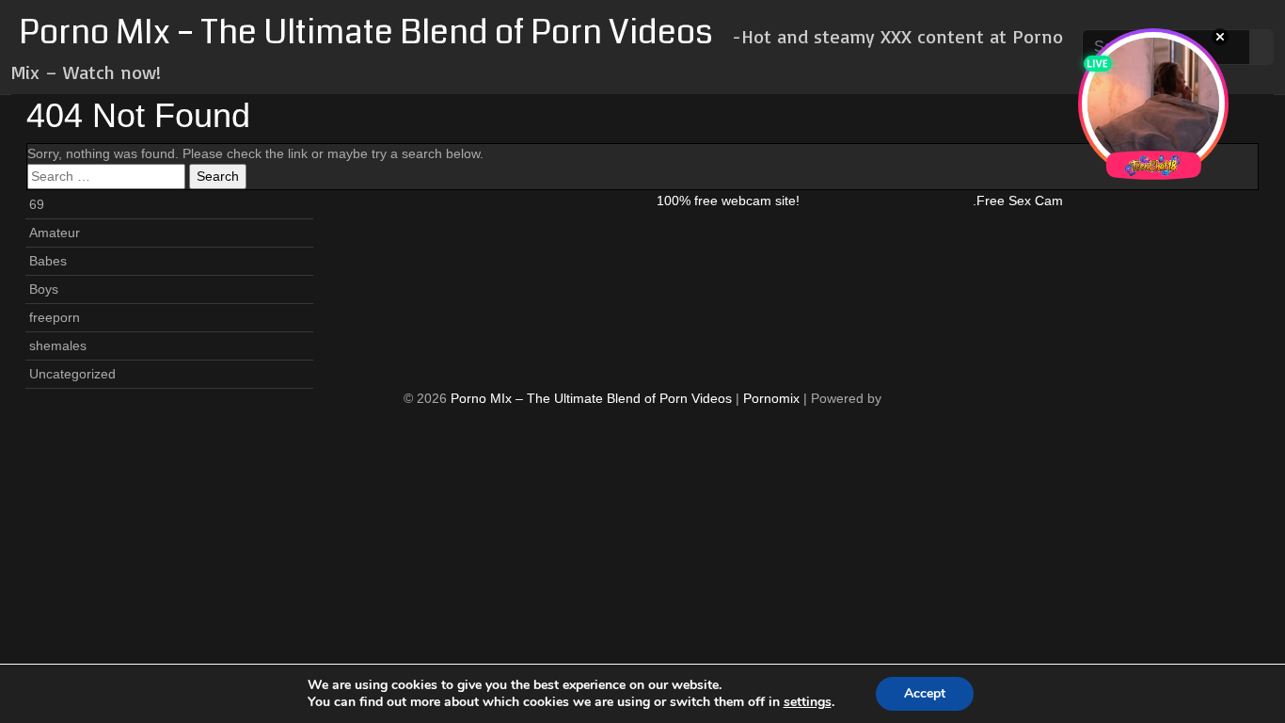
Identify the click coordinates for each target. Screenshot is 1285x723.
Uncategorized (72, 373)
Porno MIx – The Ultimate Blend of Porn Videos (366, 32)
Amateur (54, 232)
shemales (58, 345)
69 (36, 204)
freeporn (54, 317)
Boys (43, 289)
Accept (924, 693)
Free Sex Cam (1019, 200)
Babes (48, 260)
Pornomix (771, 398)
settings (808, 702)
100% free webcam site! (728, 200)
